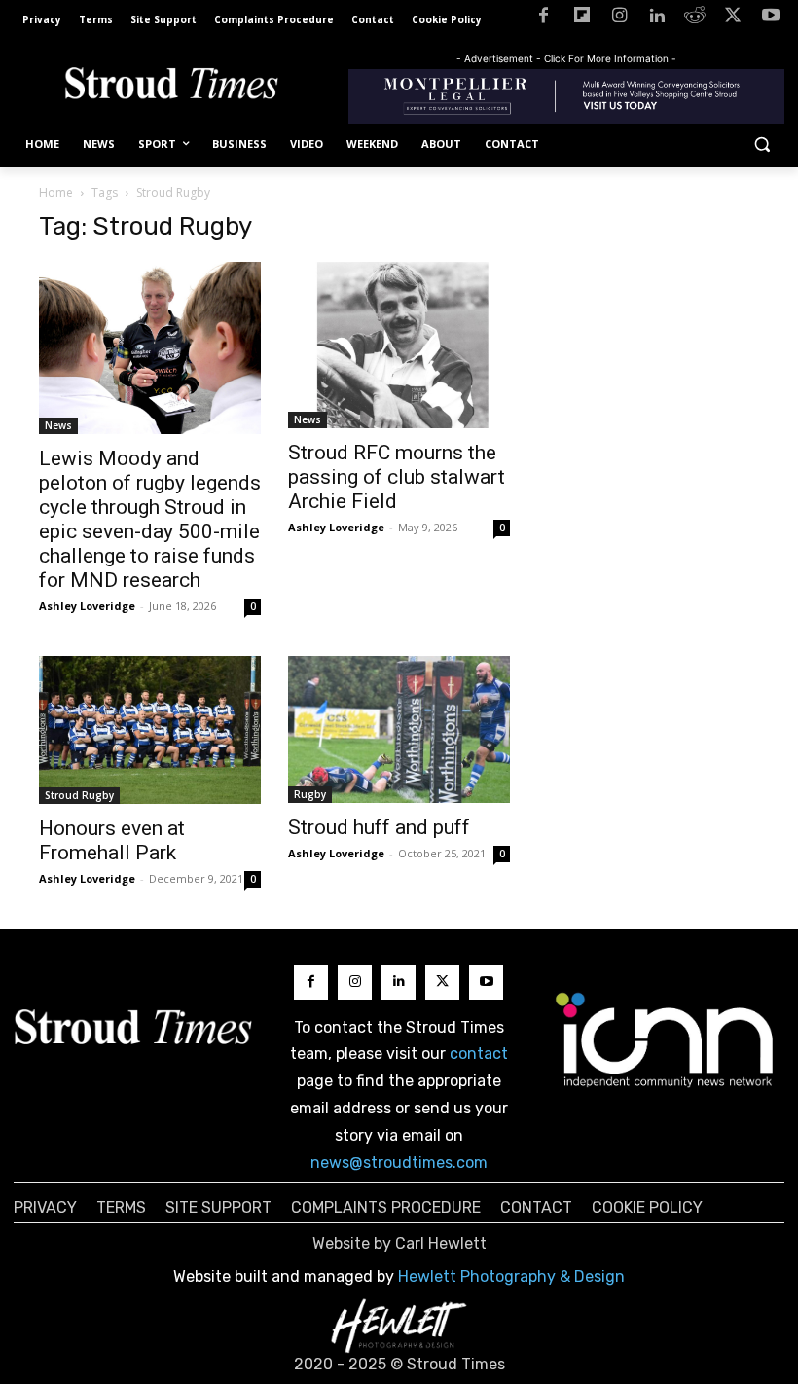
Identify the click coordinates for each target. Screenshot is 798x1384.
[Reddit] (695, 19)
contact (479, 1053)
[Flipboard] (581, 19)
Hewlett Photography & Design (511, 1276)
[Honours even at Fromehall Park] (150, 730)
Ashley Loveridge (87, 606)
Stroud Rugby (79, 795)
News (58, 425)
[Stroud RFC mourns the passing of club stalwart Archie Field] (399, 345)
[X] (732, 19)
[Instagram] (619, 19)
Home (56, 192)
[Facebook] (543, 19)
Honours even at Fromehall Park (112, 840)
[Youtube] (770, 19)
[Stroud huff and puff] (399, 729)
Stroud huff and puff (379, 827)
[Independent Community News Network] (665, 1039)
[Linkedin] (657, 19)
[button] (761, 144)
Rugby (310, 794)
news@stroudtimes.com (399, 1162)
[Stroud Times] (171, 86)
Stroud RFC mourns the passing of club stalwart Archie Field (396, 477)
